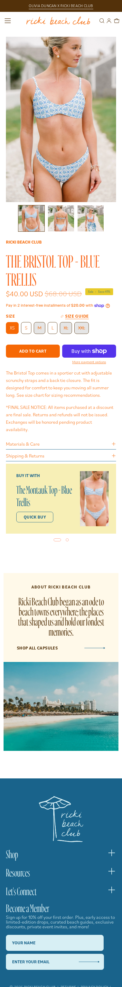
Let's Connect (21, 890)
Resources (18, 871)
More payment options (89, 361)
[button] (101, 21)
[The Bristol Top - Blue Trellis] (31, 218)
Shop (12, 853)
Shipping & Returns (25, 456)
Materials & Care (23, 444)
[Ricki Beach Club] (58, 20)
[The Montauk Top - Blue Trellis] (94, 498)
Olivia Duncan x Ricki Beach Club (61, 5)
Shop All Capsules (37, 648)
